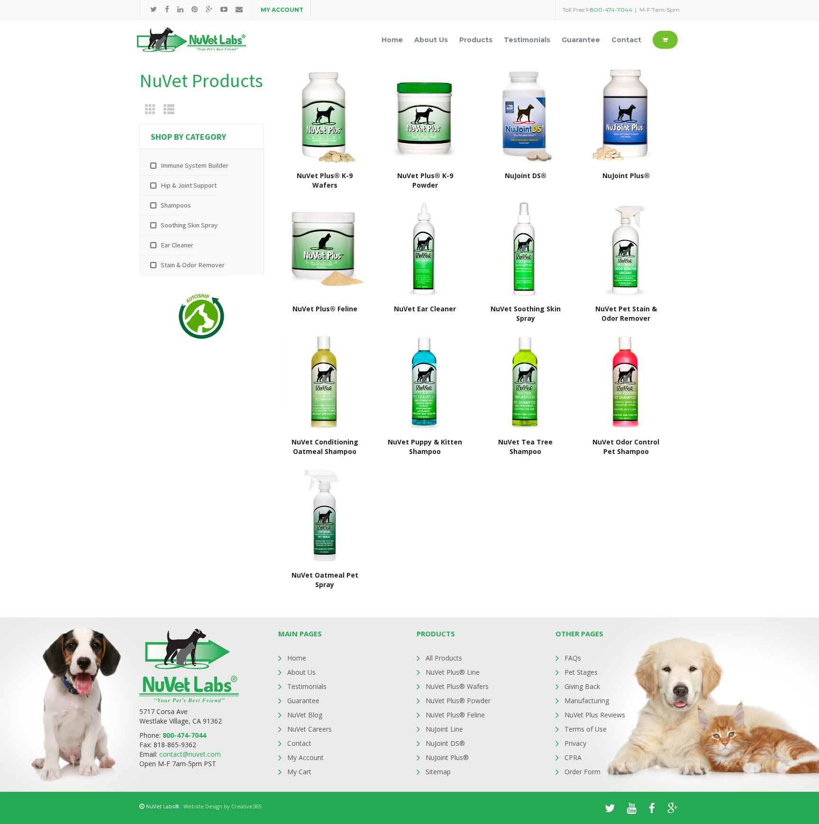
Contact (299, 743)
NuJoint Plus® (447, 757)
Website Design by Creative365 (222, 806)
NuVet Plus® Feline (455, 714)
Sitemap (438, 771)
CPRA (573, 757)
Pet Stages (581, 672)
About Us (301, 672)
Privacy (575, 743)
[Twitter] (153, 9)
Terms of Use (585, 728)
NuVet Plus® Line (453, 672)
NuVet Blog (304, 714)
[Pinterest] (194, 9)
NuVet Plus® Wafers (457, 686)
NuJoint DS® (445, 743)
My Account (305, 757)
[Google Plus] (209, 9)
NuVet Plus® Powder (458, 700)
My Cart (299, 771)
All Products (444, 657)
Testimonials (307, 686)
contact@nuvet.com (190, 754)
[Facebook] (167, 9)
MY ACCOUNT (282, 9)
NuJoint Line (444, 728)
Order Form (582, 771)
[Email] (239, 9)
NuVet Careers (309, 728)
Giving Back (582, 686)
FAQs (572, 657)
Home (296, 657)
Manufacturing (586, 700)
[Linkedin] (180, 9)
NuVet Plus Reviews (594, 714)
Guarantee (303, 700)
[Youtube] (224, 9)
